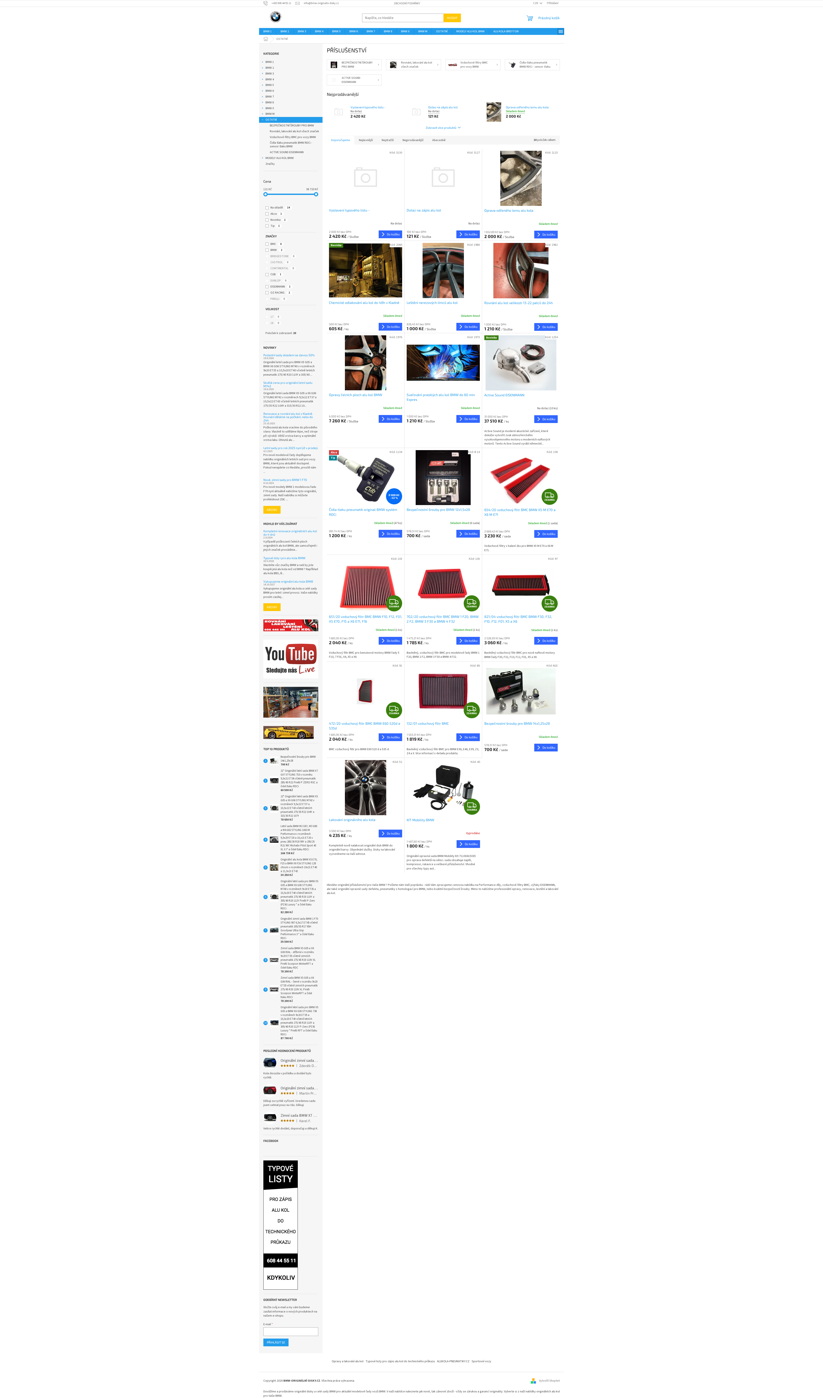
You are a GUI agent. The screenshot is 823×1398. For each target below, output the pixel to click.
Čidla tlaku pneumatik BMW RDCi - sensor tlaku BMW (291, 145)
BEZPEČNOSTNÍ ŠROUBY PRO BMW (292, 125)
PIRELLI (277, 299)
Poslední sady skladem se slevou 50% (289, 355)
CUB (275, 274)
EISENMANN (280, 287)
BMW (276, 250)
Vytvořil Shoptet (549, 1381)
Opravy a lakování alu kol (347, 1361)
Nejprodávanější (413, 140)
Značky (270, 164)
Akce (276, 214)
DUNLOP (278, 280)
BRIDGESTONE (282, 256)
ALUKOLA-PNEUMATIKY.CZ (453, 1361)
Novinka (278, 220)
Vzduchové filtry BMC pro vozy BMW (293, 137)
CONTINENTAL (282, 268)
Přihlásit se (276, 1342)
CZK (536, 3)
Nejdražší (388, 140)
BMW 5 (270, 85)
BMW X (270, 108)
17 (274, 317)
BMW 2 (270, 68)
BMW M (270, 114)
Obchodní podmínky (407, 3)
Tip (275, 226)
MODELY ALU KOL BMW (280, 158)
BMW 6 (270, 91)
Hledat (452, 18)
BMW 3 (270, 74)
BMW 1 (270, 62)
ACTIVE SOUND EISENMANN (287, 152)
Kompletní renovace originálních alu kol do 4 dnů (290, 532)
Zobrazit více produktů (441, 127)
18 (274, 323)
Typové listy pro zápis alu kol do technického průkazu (400, 1361)
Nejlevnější (366, 140)
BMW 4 (270, 79)
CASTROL (279, 262)
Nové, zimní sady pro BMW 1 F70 (285, 479)
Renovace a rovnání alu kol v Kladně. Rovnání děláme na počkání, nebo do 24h (288, 417)
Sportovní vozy (481, 1361)
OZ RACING (280, 293)
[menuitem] (267, 31)
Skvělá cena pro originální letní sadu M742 (287, 384)
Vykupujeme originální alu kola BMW (288, 581)
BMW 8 (270, 102)
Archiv (272, 510)
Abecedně (439, 140)
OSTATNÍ (271, 120)
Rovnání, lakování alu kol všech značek (294, 131)
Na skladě (280, 207)
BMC (276, 244)
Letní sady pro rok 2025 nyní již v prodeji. (290, 447)
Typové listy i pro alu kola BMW (284, 558)
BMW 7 (270, 97)
